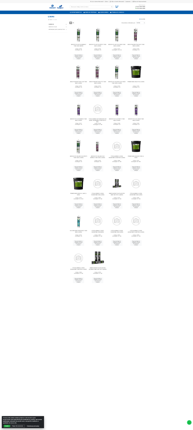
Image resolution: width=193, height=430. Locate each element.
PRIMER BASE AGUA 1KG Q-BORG (136, 81)
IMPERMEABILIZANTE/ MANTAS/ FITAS (57, 29)
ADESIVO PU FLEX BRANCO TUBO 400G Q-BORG (78, 119)
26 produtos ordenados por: (128, 23)
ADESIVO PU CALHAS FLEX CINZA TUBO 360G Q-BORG (116, 82)
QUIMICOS (51, 24)
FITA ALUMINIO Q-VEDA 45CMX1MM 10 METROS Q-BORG (117, 157)
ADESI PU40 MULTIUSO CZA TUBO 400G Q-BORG (78, 82)
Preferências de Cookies (33, 426)
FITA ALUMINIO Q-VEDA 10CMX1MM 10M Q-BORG (116, 231)
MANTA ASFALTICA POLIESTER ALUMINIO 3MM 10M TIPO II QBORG (98, 268)
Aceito (7, 426)
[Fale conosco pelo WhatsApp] (189, 422)
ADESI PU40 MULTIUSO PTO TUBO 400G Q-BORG (97, 82)
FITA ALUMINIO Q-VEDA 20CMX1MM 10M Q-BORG (136, 194)
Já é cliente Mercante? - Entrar (100, 1)
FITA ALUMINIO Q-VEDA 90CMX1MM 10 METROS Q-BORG (78, 268)
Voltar (143, 19)
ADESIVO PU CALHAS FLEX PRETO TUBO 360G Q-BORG (78, 157)
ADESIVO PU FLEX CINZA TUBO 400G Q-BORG (136, 119)
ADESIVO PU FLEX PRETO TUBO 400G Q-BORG (117, 119)
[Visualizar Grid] (70, 23)
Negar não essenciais (17, 426)
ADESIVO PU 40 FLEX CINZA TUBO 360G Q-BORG (116, 45)
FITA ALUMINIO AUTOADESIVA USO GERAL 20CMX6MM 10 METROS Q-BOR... (97, 120)
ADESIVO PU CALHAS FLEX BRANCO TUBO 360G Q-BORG (97, 157)
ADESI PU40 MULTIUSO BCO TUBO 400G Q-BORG (136, 45)
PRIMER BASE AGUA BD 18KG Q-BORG (136, 157)
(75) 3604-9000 (141, 8)
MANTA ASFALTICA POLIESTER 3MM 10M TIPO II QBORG (117, 194)
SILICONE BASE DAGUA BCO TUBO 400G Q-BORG (78, 231)
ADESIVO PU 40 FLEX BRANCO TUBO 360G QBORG (78, 45)
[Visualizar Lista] (73, 23)
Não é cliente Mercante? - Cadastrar (121, 1)
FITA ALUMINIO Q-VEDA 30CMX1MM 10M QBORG (98, 231)
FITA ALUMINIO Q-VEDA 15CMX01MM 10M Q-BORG (97, 194)
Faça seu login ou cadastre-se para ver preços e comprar (78, 56)
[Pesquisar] (111, 6)
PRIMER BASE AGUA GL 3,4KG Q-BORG (78, 194)
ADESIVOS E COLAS (53, 26)
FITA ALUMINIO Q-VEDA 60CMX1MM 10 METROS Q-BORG (136, 231)
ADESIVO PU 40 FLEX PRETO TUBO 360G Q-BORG (97, 45)
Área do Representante (140, 1)
